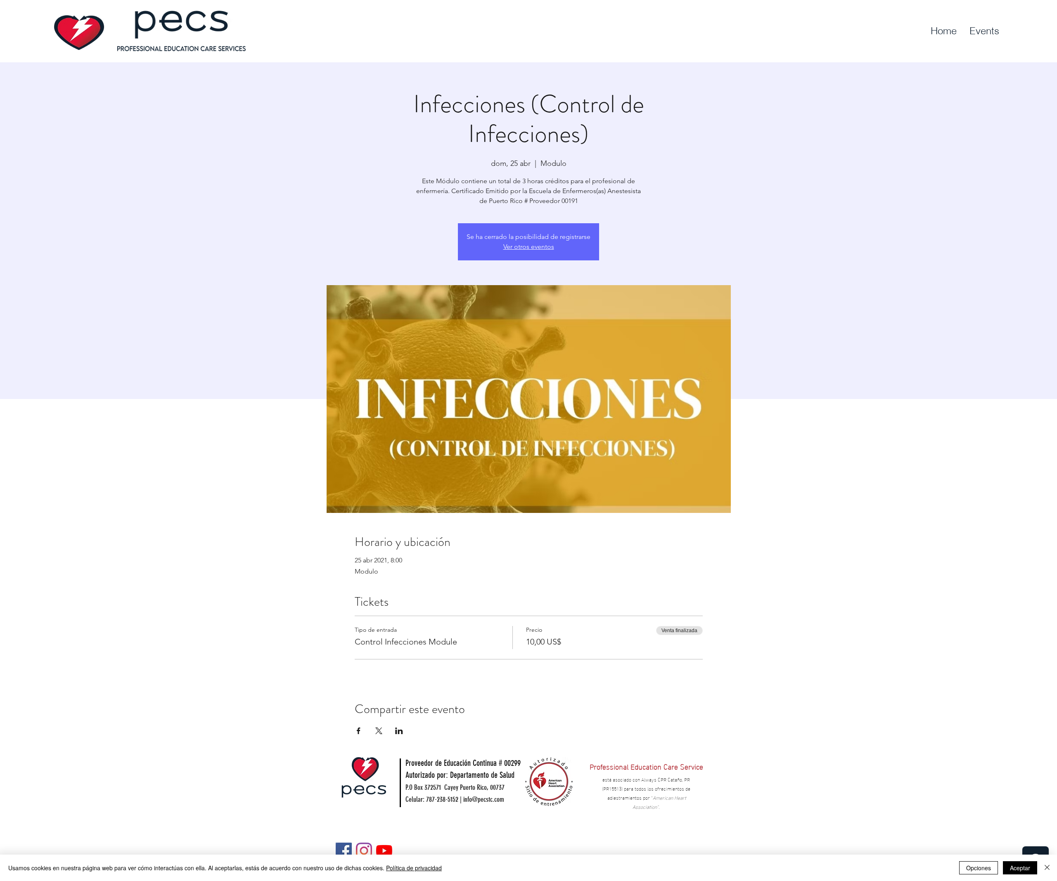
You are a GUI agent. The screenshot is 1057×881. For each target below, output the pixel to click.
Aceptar (1020, 868)
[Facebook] (344, 851)
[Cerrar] (1047, 867)
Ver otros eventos (528, 246)
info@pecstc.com (483, 799)
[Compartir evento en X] (379, 730)
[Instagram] (364, 851)
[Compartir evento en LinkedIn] (399, 730)
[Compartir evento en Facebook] (359, 730)
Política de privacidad (414, 868)
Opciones (978, 868)
